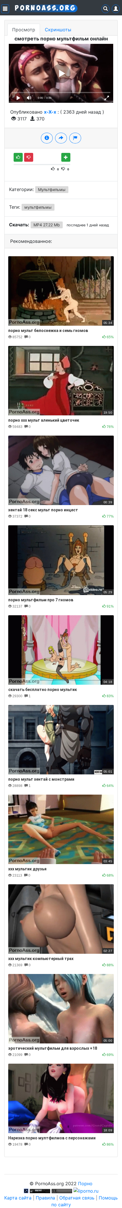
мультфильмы (38, 207)
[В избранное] (65, 157)
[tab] (47, 138)
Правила (45, 1198)
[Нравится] (18, 157)
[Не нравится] (28, 157)
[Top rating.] (40, 1190)
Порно (85, 1183)
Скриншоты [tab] (58, 29)
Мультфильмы (52, 189)
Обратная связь (76, 1198)
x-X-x (50, 112)
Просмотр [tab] (23, 29)
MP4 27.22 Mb (46, 224)
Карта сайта (17, 1198)
